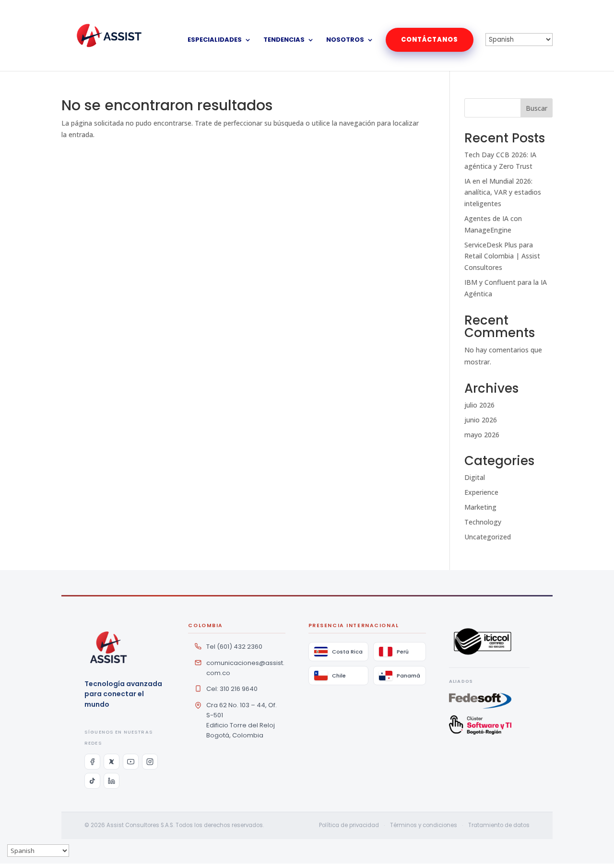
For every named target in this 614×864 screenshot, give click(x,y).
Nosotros (345, 40)
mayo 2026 (481, 434)
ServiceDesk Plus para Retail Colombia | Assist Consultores (502, 256)
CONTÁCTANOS (429, 39)
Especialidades (215, 40)
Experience (481, 492)
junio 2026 (480, 419)
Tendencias (284, 40)
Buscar (536, 108)
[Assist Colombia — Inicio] (108, 647)
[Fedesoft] (489, 701)
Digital (474, 477)
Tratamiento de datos (499, 825)
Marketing (480, 507)
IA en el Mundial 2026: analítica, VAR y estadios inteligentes (502, 192)
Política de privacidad (349, 825)
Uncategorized (487, 536)
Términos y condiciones (423, 825)
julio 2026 (479, 404)
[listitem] (92, 762)
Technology (482, 521)
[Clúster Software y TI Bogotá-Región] (489, 725)
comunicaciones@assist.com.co (245, 667)
